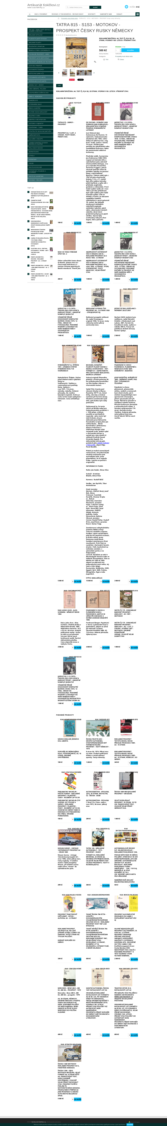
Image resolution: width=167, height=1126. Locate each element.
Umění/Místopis (34, 135)
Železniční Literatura (37, 46)
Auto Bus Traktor (35, 66)
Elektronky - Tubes (36, 127)
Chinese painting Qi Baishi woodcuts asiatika (38, 143)
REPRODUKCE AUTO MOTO (37, 81)
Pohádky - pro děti (36, 180)
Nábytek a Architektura (37, 120)
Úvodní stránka (29, 14)
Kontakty (91, 14)
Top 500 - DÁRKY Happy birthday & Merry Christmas (40, 30)
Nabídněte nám (106, 14)
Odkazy (119, 14)
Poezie (31, 163)
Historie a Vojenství (36, 123)
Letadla (31, 156)
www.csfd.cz (97, 578)
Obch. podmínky (40, 14)
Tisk (107, 59)
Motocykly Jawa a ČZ (36, 73)
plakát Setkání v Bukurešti (97, 444)
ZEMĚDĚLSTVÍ (33, 100)
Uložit (72, 79)
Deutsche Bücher (35, 167)
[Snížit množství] (120, 51)
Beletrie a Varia (34, 116)
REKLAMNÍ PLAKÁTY (35, 43)
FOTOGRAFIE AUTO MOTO (37, 77)
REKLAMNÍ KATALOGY (35, 35)
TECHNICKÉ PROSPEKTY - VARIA (39, 54)
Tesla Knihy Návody (36, 148)
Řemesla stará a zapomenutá (39, 50)
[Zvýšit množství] (120, 49)
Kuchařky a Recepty (36, 139)
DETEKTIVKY (32, 159)
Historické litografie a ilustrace (37, 171)
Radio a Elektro (34, 108)
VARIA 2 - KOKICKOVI (35, 96)
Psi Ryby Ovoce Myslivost (38, 112)
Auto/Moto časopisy (36, 69)
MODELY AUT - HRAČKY (36, 85)
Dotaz (122, 59)
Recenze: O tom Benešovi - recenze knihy (67, 14)
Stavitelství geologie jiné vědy (40, 131)
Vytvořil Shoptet (135, 1122)
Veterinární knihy (35, 104)
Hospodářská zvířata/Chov (39, 93)
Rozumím (130, 1124)
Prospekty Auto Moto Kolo (39, 58)
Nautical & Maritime (36, 176)
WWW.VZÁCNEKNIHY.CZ (123, 997)
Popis (59, 85)
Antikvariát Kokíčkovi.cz (43, 6)
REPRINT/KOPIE (34, 152)
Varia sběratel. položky (37, 89)
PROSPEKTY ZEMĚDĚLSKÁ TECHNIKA (40, 62)
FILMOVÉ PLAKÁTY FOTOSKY (38, 39)
